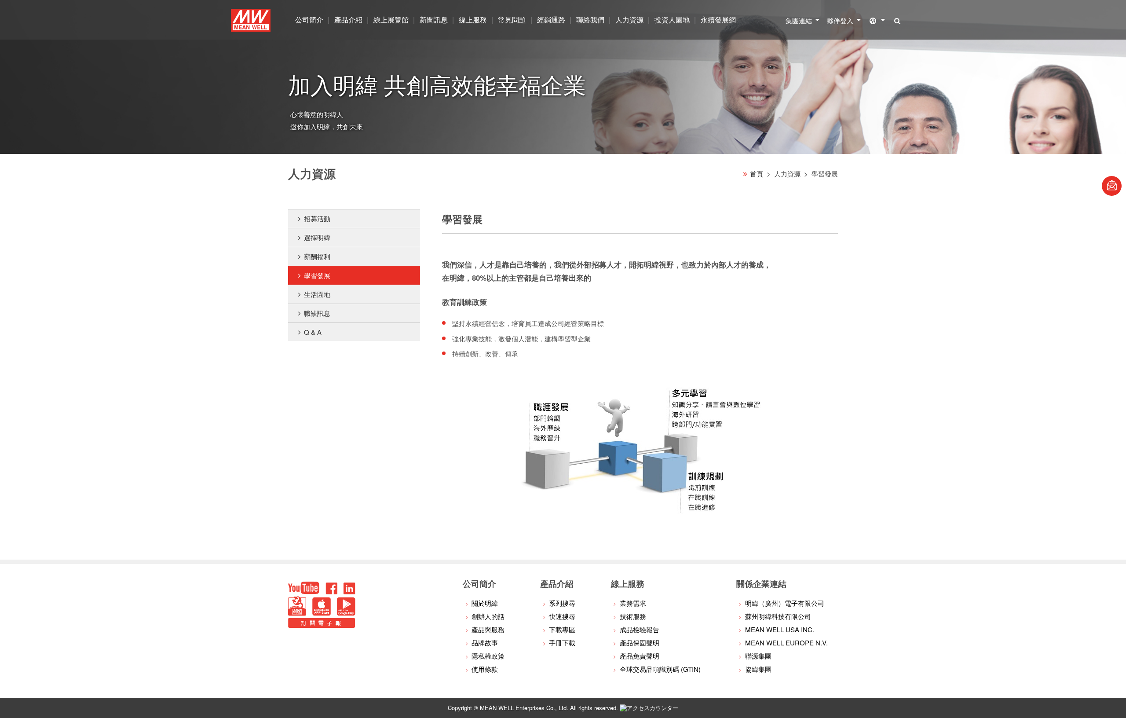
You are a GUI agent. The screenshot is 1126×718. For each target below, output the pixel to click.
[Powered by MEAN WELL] (297, 613)
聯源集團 (758, 655)
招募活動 (317, 218)
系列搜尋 (562, 603)
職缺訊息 (317, 313)
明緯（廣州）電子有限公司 (784, 603)
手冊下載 (562, 642)
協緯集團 (758, 669)
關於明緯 (485, 603)
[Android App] (346, 613)
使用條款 (485, 669)
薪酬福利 (317, 256)
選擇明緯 (317, 237)
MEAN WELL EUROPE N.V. (786, 642)
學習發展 (317, 275)
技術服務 (633, 616)
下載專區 (562, 629)
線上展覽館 (391, 20)
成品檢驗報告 (639, 629)
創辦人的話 (488, 616)
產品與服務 (488, 629)
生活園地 (317, 294)
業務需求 (633, 603)
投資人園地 (672, 20)
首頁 (756, 173)
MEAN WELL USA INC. (779, 629)
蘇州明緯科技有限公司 (778, 616)
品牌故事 (485, 642)
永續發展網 (718, 20)
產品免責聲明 (639, 655)
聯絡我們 (590, 20)
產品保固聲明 (639, 642)
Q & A (313, 332)
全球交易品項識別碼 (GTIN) (660, 669)
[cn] (879, 20)
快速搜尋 (562, 616)
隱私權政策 (488, 655)
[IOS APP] (321, 613)
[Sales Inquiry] (1112, 186)
